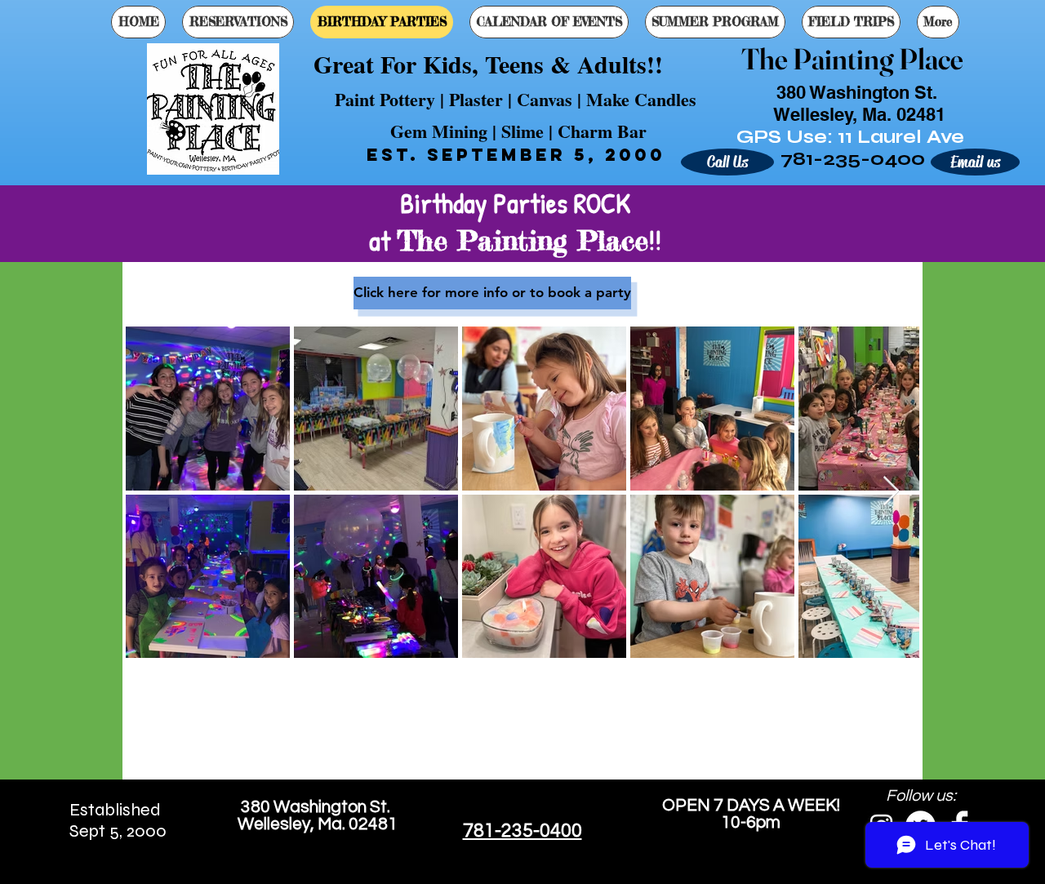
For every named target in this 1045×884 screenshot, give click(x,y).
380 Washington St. (317, 806)
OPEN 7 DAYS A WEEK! (751, 805)
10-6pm (750, 822)
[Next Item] (891, 492)
